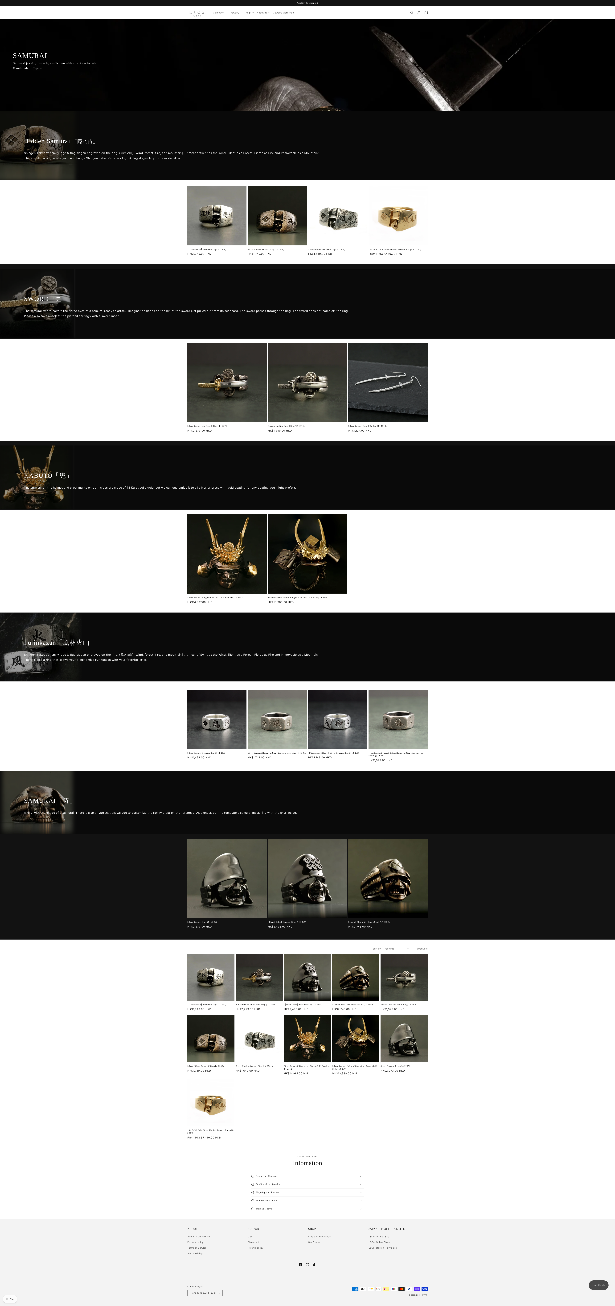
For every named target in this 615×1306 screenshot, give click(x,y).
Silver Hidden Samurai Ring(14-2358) (266, 249)
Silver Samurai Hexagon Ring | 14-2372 (206, 753)
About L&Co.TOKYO (198, 1236)
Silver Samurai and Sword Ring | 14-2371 (207, 426)
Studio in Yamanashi (319, 1236)
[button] (220, 12)
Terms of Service (197, 1247)
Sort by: (377, 948)
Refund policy (255, 1247)
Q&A (250, 1236)
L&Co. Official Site (379, 1236)
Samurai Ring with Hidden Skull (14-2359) (369, 922)
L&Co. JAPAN (422, 1295)
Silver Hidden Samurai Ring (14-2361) (326, 249)
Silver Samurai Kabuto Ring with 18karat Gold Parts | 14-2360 (298, 597)
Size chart (253, 1242)
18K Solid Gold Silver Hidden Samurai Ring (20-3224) (395, 249)
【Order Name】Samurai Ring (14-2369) (206, 249)
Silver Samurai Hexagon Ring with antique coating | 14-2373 (277, 753)
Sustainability (195, 1253)
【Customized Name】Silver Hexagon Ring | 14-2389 (334, 753)
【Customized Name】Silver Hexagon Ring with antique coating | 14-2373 (396, 754)
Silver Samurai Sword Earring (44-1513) (367, 426)
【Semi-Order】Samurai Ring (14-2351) (287, 922)
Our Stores (314, 1242)
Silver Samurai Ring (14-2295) (202, 922)
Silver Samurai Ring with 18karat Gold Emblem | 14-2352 (215, 597)
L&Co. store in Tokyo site (383, 1247)
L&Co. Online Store (379, 1242)
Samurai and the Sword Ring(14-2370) (286, 426)
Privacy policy (195, 1242)
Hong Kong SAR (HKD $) (203, 1293)
